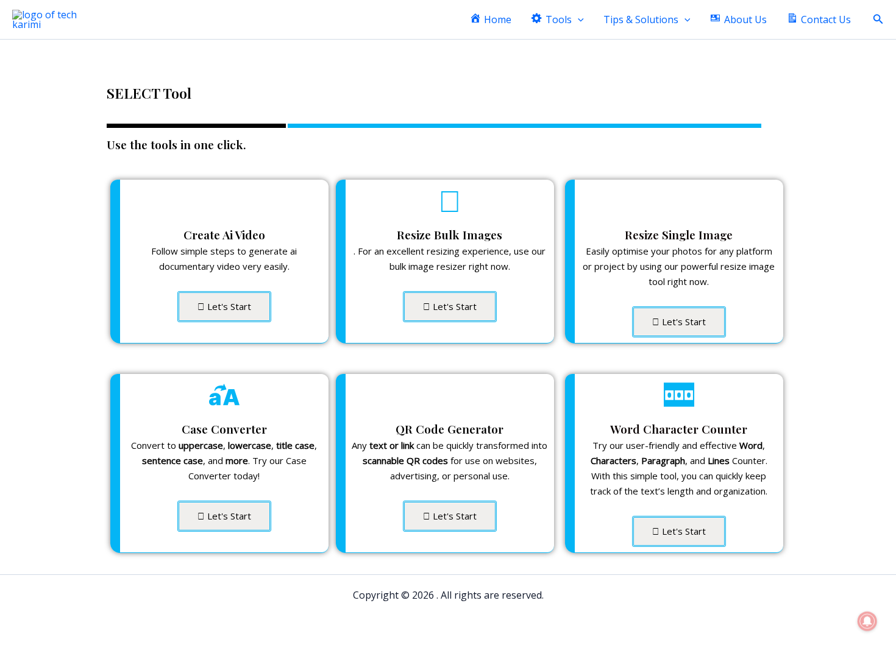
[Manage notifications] (867, 621)
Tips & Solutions (640, 19)
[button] (578, 19)
